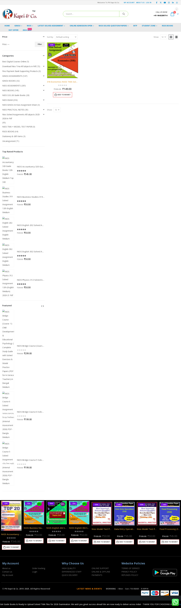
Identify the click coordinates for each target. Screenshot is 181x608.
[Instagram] (169, 2)
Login (34, 571)
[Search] (123, 14)
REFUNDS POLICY (129, 575)
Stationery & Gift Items (12, 136)
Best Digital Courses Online (14, 61)
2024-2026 (27, 30)
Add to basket (64, 94)
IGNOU (17, 25)
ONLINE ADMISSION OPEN (81, 25)
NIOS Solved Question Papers (113, 25)
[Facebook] (157, 2)
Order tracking (38, 568)
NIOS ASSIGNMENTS (11, 85)
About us (6, 568)
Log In (148, 2)
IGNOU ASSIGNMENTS (12, 76)
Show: (156, 37)
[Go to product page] (8, 170)
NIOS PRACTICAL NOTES (13, 109)
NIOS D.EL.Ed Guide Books (13, 95)
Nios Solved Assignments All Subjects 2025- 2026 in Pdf (21, 116)
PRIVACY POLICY (129, 571)
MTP (135, 25)
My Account (129, 2)
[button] (171, 37)
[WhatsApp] (177, 2)
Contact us (7, 571)
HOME (7, 25)
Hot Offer (13, 30)
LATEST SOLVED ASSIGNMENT (50, 25)
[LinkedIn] (173, 2)
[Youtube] (165, 2)
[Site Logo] (20, 14)
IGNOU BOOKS (9, 80)
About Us (140, 2)
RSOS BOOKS (167, 25)
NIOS (29, 25)
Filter (40, 44)
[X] (161, 2)
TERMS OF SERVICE (130, 568)
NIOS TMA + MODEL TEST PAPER (17, 126)
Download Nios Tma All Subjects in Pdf (19, 66)
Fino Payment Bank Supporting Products (20, 71)
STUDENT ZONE (148, 25)
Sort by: (50, 37)
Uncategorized (8, 141)
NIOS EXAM (7, 100)
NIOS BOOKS (8, 90)
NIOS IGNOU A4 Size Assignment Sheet (19, 105)
